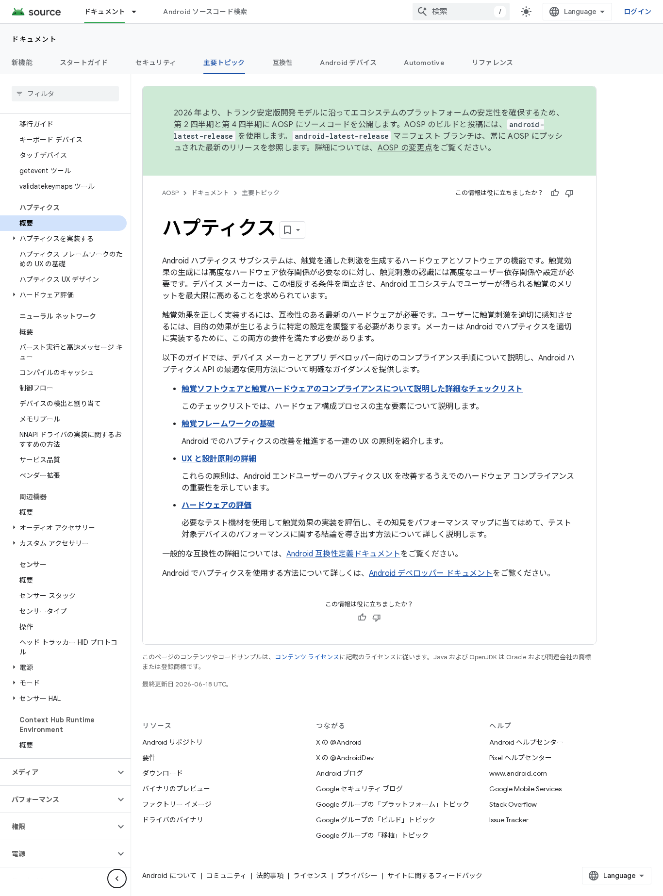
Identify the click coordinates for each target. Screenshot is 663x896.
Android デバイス (348, 62)
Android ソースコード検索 (205, 11)
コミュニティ (226, 876)
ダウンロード (162, 773)
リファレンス (493, 62)
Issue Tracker (509, 819)
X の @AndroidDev (345, 757)
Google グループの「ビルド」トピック (375, 819)
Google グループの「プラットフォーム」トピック (392, 804)
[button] (63, 238)
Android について (169, 876)
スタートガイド (84, 62)
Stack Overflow (513, 804)
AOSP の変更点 (405, 148)
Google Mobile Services (525, 788)
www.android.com (518, 773)
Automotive (424, 62)
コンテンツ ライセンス (307, 657)
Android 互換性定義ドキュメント (343, 554)
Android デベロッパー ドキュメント (431, 573)
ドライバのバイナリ (172, 819)
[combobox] (461, 11)
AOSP (170, 193)
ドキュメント (105, 11)
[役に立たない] (569, 193)
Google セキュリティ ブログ (359, 788)
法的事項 (269, 876)
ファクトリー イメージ (177, 804)
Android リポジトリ (172, 742)
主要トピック (224, 62)
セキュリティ (156, 62)
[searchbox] (65, 93)
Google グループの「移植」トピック (372, 835)
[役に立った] (554, 193)
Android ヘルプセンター (526, 742)
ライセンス (310, 876)
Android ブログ (339, 773)
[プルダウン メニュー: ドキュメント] (138, 11)
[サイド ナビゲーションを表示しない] (117, 878)
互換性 (282, 62)
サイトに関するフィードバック (434, 876)
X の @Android (339, 742)
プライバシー (357, 876)
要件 (149, 757)
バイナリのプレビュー (176, 788)
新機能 (22, 62)
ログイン (637, 11)
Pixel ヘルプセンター (520, 757)
